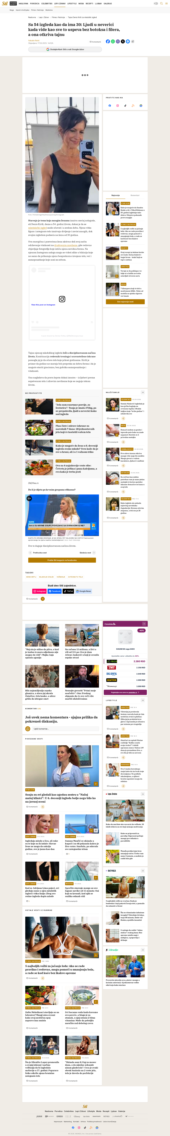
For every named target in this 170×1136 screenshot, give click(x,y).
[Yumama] (117, 1116)
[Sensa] (106, 1116)
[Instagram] (117, 106)
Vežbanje (61, 577)
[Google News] (141, 106)
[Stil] (5, 3)
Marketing (68, 1122)
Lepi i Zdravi (44, 17)
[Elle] (68, 1116)
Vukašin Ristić (33, 40)
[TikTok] (125, 106)
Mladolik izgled (46, 577)
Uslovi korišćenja (109, 1122)
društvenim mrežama (65, 245)
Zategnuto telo (75, 577)
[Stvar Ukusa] (129, 1116)
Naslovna (32, 17)
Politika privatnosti (94, 1122)
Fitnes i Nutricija (58, 17)
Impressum (58, 1122)
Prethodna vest (40, 553)
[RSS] (133, 106)
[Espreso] (60, 1116)
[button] (95, 42)
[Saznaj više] (143, 794)
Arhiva (83, 1122)
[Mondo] (49, 1116)
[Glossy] (77, 1116)
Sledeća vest (85, 553)
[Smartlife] (96, 1116)
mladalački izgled (37, 227)
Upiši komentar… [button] (41, 729)
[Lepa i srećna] (86, 1116)
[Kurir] (39, 1116)
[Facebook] (110, 106)
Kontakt (76, 1122)
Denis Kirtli (31, 577)
